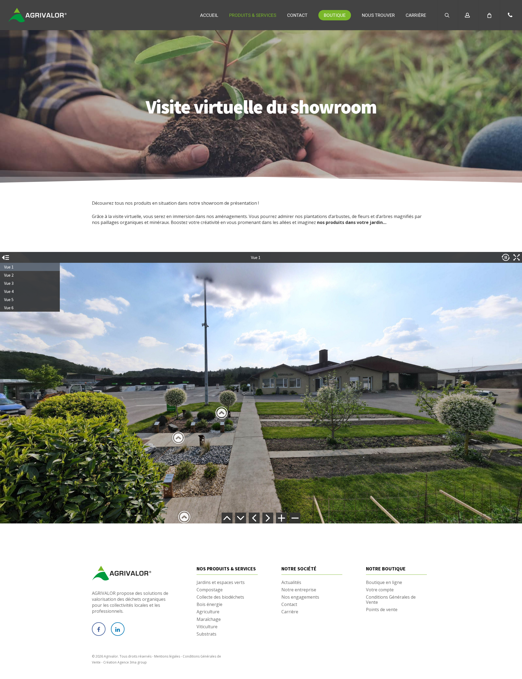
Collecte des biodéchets (220, 597)
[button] (511, 15)
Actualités (291, 582)
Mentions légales (167, 656)
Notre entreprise (298, 589)
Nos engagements (300, 597)
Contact (289, 604)
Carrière (289, 611)
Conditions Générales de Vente (391, 600)
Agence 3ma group (132, 662)
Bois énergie (209, 604)
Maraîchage (209, 619)
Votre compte (380, 589)
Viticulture (207, 626)
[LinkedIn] (118, 629)
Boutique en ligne (384, 582)
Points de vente (381, 609)
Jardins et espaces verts (221, 582)
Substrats (206, 634)
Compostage (210, 589)
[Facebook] (98, 629)
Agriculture (208, 611)
